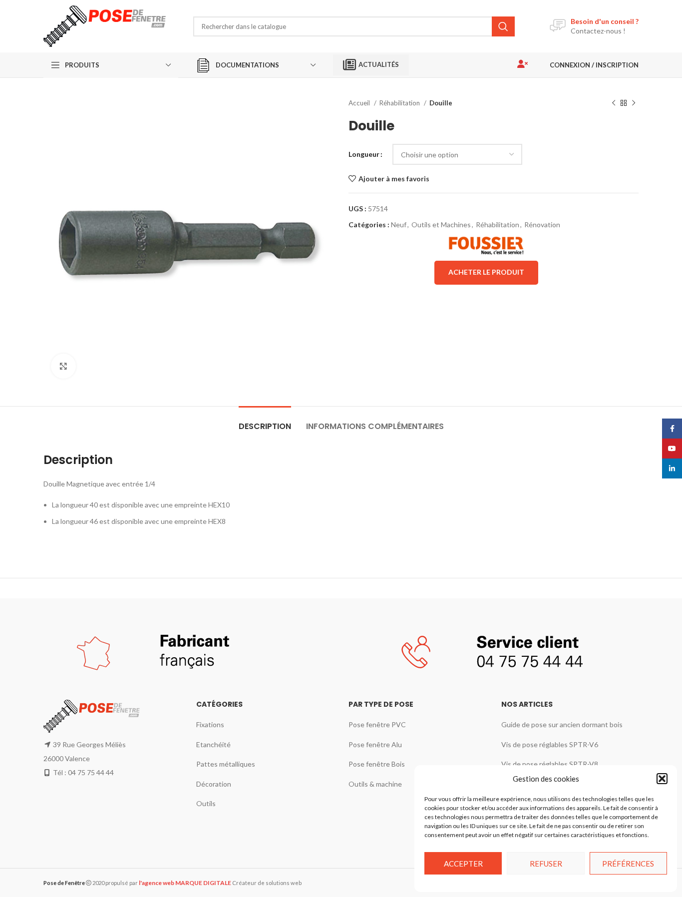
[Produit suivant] (634, 103)
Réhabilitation (400, 103)
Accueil (359, 103)
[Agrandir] (63, 366)
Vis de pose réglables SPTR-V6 (549, 744)
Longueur (363, 154)
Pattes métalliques (225, 764)
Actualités (378, 64)
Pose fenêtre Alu (375, 744)
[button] (662, 779)
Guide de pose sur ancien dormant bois (562, 724)
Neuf (398, 224)
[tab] (265, 421)
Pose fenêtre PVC (377, 724)
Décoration (213, 784)
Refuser (546, 863)
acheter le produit (486, 272)
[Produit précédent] (614, 103)
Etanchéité (213, 744)
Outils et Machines (441, 224)
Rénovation (542, 224)
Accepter (463, 863)
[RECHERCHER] (503, 26)
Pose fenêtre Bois (376, 764)
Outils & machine (375, 784)
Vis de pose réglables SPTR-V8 (549, 764)
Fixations (210, 724)
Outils (206, 803)
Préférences (628, 863)
